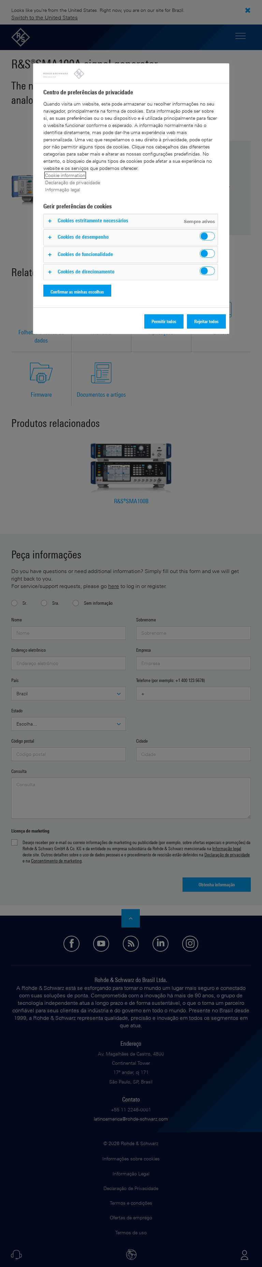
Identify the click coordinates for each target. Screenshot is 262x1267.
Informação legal (62, 189)
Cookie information (65, 175)
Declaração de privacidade (72, 182)
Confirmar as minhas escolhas (77, 292)
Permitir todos (163, 321)
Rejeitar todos (206, 321)
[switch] (207, 236)
